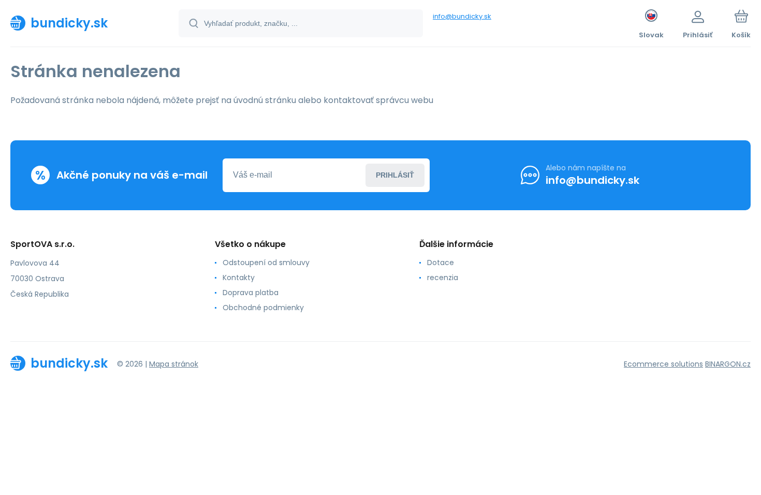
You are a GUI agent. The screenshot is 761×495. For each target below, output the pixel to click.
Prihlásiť (395, 175)
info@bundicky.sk (462, 16)
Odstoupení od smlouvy (266, 262)
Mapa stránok (173, 364)
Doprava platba (251, 292)
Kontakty (239, 277)
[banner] (81, 22)
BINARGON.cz (728, 364)
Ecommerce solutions (663, 364)
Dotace (440, 262)
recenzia (442, 277)
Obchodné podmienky (263, 307)
